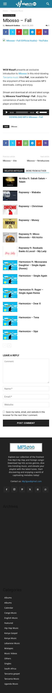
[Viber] (46, 32)
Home (5, 11)
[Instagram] (14, 489)
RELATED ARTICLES (14, 171)
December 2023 (10, 536)
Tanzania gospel (12, 673)
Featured (8, 623)
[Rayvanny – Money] (10, 223)
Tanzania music (11, 77)
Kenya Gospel (10, 633)
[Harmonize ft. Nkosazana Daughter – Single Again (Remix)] (10, 265)
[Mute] (37, 112)
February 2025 (10, 523)
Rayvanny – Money (29, 220)
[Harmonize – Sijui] (10, 335)
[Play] (6, 112)
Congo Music (10, 612)
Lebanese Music (12, 643)
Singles (7, 663)
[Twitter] (12, 32)
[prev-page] (4, 345)
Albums (8, 597)
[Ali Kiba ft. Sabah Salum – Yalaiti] (10, 182)
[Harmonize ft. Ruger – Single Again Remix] (10, 293)
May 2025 (7, 514)
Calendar (8, 607)
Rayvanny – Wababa (30, 192)
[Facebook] (6, 32)
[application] (26, 112)
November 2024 (10, 527)
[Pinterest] (19, 32)
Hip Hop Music (11, 628)
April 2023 (8, 570)
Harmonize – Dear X (30, 303)
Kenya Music (10, 638)
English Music (11, 618)
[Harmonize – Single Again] (10, 279)
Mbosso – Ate (10, 160)
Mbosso (22, 73)
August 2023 (9, 553)
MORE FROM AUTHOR (36, 171)
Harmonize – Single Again (33, 275)
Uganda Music (11, 683)
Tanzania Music (17, 11)
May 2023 (7, 566)
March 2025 (8, 518)
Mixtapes (8, 648)
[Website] (38, 489)
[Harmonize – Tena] (10, 321)
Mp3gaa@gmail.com (32, 481)
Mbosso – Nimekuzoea (38, 160)
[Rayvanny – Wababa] (10, 196)
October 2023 (9, 544)
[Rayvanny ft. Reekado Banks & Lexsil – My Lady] (10, 251)
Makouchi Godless (12, 25)
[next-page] (9, 345)
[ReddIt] (39, 32)
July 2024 (7, 531)
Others (7, 658)
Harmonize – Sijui (28, 331)
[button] (5, 4)
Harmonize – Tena (29, 317)
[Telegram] (32, 32)
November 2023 (10, 540)
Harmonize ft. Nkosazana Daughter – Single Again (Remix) (33, 265)
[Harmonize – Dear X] (10, 307)
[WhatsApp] (26, 32)
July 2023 (7, 557)
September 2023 (11, 549)
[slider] (44, 112)
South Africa (10, 668)
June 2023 (7, 562)
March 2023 (8, 575)
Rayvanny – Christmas (31, 206)
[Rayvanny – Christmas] (10, 210)
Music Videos (10, 653)
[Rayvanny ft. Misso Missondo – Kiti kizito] (10, 237)
